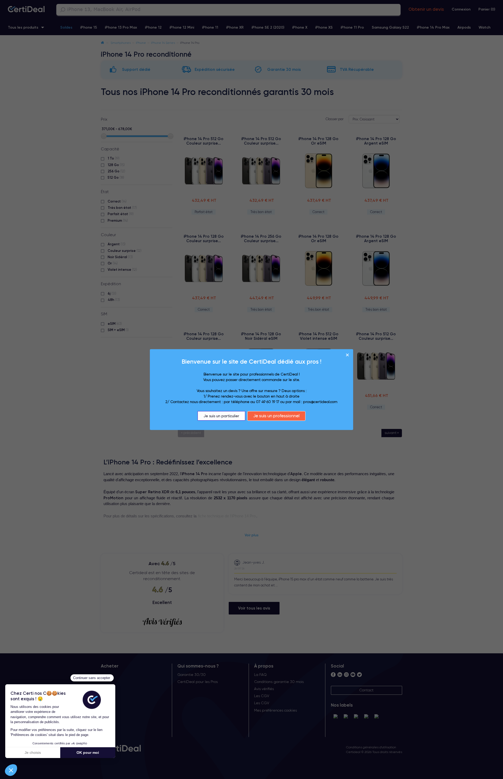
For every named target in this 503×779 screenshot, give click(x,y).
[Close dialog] (347, 355)
